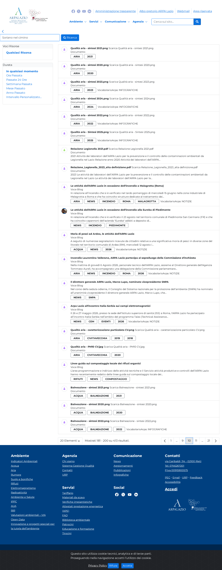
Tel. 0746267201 (174, 465)
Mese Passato (15, 88)
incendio (108, 201)
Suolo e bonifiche (22, 479)
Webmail (183, 11)
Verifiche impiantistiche (77, 501)
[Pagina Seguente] (215, 440)
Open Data (18, 519)
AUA (13, 506)
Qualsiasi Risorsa (18, 52)
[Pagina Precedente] (164, 440)
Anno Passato (15, 92)
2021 (90, 56)
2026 (108, 249)
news (91, 201)
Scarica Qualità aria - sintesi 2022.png (132, 115)
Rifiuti (14, 483)
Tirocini (66, 533)
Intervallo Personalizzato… (24, 97)
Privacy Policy (97, 565)
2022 (90, 123)
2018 (130, 338)
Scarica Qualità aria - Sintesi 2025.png (132, 132)
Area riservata (202, 11)
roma (127, 201)
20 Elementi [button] (71, 441)
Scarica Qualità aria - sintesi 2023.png (132, 81)
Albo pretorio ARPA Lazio (156, 11)
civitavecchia (97, 338)
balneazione (99, 395)
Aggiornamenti (123, 465)
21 (209, 441)
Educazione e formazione (78, 528)
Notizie (187, 201)
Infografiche (128, 90)
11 (197, 441)
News (117, 461)
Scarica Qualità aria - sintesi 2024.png (132, 98)
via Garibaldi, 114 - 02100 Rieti (183, 461)
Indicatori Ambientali (24, 461)
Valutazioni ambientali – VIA (28, 515)
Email (176, 477)
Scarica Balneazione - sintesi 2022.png (133, 421)
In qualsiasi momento (22, 71)
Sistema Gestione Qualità (78, 465)
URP (65, 474)
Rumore (16, 474)
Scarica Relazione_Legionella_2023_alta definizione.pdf (165, 167)
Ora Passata (14, 75)
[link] (3, 31)
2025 (90, 140)
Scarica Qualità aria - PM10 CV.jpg (124, 346)
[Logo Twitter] (78, 11)
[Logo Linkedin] (89, 11)
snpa (92, 297)
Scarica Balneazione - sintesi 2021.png (132, 387)
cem (91, 321)
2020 (90, 73)
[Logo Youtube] (84, 11)
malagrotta (147, 201)
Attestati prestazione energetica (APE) (82, 508)
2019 (117, 338)
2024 (90, 106)
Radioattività (19, 492)
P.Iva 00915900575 (176, 470)
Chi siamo (68, 461)
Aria (13, 470)
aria (77, 56)
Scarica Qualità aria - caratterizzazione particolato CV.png (170, 329)
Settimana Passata (19, 84)
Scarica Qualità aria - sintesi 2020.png (132, 65)
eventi (106, 321)
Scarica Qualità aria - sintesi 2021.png (131, 48)
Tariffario (67, 493)
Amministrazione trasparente (115, 11)
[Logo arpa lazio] (18, 16)
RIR (13, 510)
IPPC (14, 501)
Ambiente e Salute (23, 497)
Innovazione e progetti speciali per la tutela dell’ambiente (33, 526)
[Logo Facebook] (73, 11)
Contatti (67, 470)
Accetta (128, 565)
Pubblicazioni (122, 470)
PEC (167, 477)
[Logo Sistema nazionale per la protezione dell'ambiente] (38, 16)
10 (190, 441)
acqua (78, 249)
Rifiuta (114, 565)
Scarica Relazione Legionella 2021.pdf (131, 148)
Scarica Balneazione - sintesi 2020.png (133, 404)
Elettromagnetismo (23, 488)
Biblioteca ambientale (76, 519)
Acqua (15, 465)
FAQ (65, 515)
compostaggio (116, 379)
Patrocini (68, 524)
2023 (90, 90)
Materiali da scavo (73, 497)
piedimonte (117, 225)
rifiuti (78, 379)
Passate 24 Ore (16, 79)
